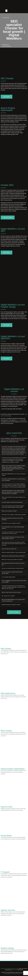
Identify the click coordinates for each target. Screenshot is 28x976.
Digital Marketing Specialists (9, 973)
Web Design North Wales (5, 968)
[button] (6, 11)
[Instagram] (22, 11)
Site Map (16, 973)
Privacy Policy (21, 973)
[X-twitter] (20, 11)
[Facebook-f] (18, 11)
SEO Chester (14, 969)
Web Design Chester (14, 968)
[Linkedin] (25, 11)
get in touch (18, 420)
